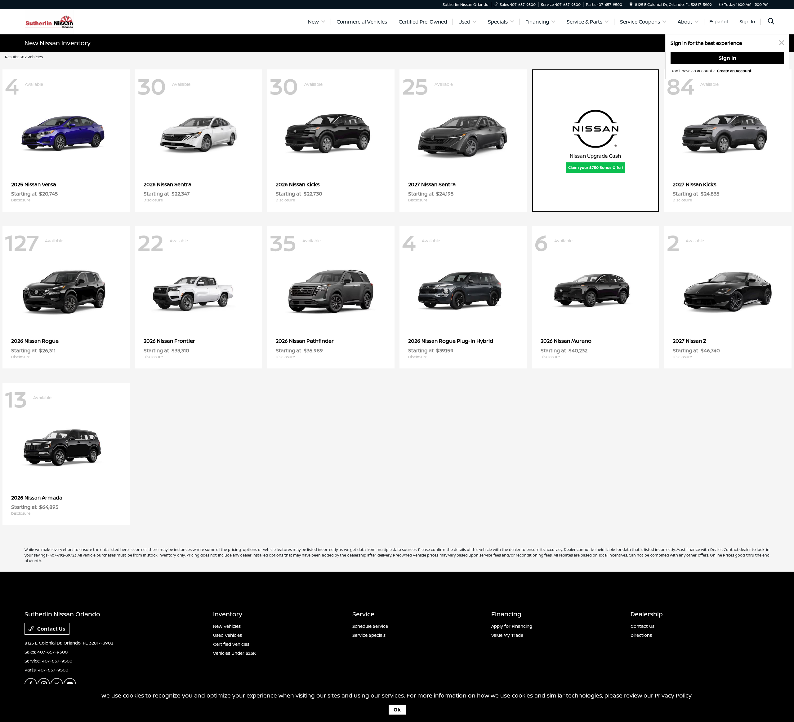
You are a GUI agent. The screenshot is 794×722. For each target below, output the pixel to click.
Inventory (227, 614)
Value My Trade (507, 635)
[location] (631, 4)
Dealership (647, 614)
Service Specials (369, 635)
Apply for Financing (511, 626)
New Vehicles (227, 626)
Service (363, 614)
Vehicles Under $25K (234, 653)
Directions (641, 635)
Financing (506, 614)
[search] (771, 22)
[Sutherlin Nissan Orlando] (49, 21)
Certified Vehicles (231, 644)
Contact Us (50, 628)
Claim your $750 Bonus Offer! (595, 167)
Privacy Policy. (674, 695)
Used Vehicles (227, 635)
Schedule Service (370, 626)
